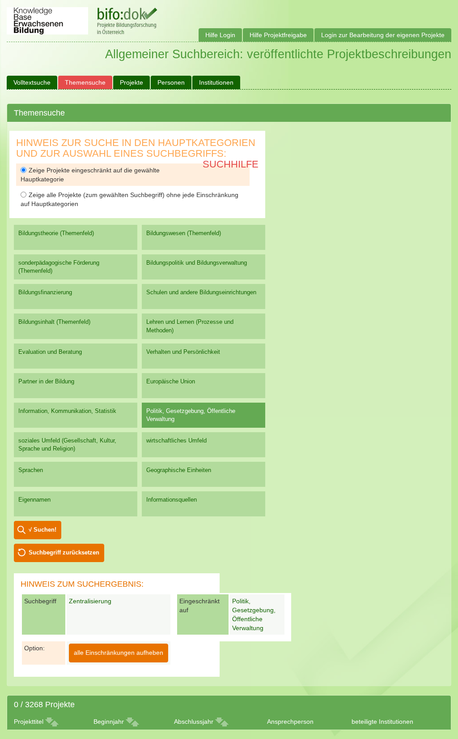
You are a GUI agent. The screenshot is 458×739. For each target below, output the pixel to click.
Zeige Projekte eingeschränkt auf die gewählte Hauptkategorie (90, 175)
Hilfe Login (220, 35)
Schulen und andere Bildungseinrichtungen (201, 292)
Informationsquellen (171, 499)
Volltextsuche (32, 82)
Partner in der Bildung (46, 381)
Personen (171, 82)
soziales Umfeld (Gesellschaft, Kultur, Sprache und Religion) (67, 444)
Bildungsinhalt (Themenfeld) (54, 321)
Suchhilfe (231, 164)
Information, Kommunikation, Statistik (67, 411)
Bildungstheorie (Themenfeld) (56, 233)
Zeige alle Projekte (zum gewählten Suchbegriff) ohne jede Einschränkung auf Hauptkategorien (129, 199)
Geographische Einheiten (178, 470)
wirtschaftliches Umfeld (176, 440)
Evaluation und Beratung (50, 351)
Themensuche (85, 82)
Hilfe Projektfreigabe (278, 35)
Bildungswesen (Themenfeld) (183, 233)
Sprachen (30, 470)
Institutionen (216, 82)
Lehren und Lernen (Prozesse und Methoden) (189, 325)
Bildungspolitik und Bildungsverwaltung (196, 262)
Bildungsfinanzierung (45, 292)
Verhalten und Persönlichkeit (183, 351)
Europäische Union (170, 381)
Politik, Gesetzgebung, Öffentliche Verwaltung (190, 415)
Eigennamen (34, 499)
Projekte (131, 82)
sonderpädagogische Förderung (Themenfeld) (58, 266)
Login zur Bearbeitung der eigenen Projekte (383, 35)
